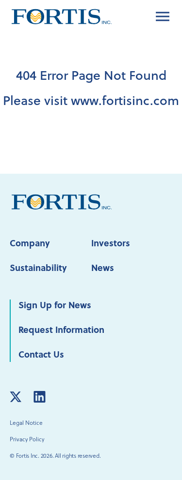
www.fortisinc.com (125, 102)
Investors (110, 244)
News (102, 269)
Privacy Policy (27, 439)
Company (30, 244)
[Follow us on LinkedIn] (39, 396)
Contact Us (41, 355)
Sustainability (38, 269)
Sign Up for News (54, 306)
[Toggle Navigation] (162, 16)
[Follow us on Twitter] (15, 396)
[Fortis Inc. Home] (62, 202)
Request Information (61, 331)
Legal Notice (26, 423)
